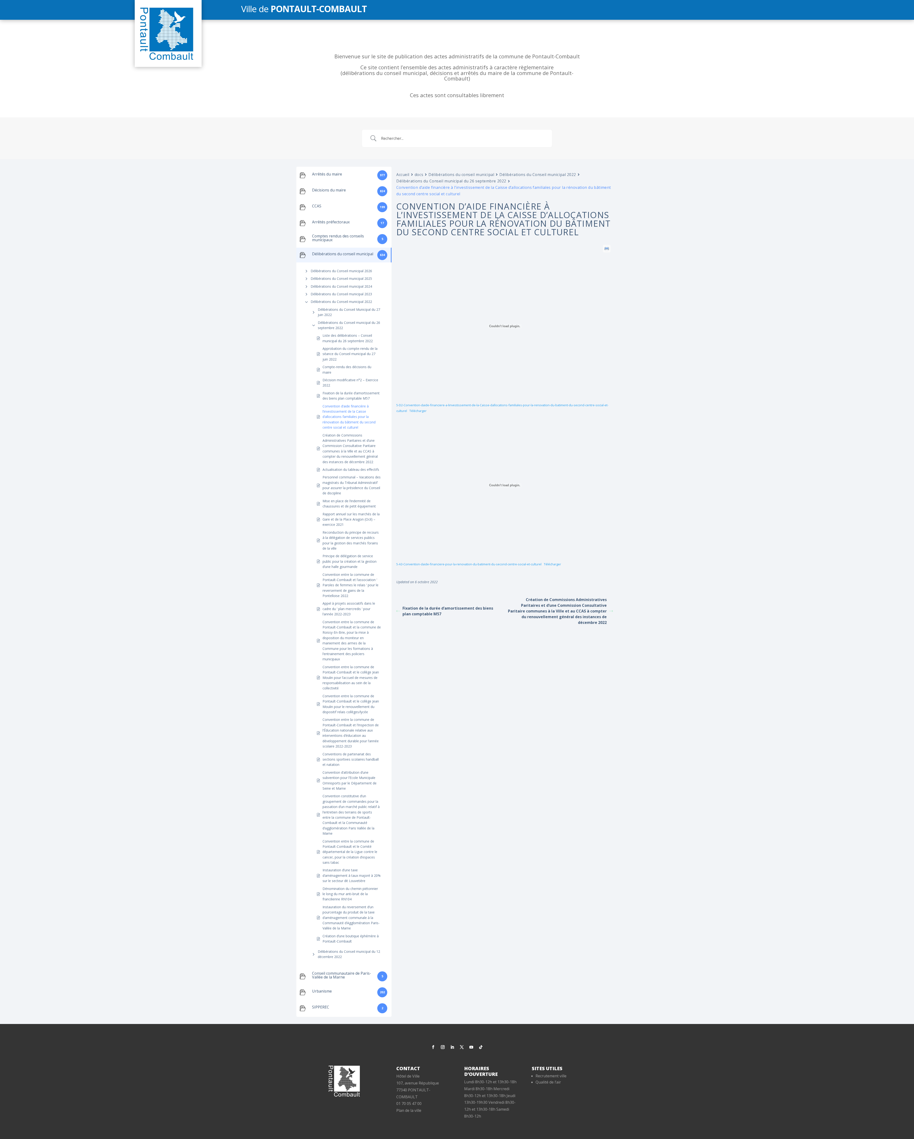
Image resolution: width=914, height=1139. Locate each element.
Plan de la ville (408, 1110)
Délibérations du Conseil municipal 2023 (341, 294)
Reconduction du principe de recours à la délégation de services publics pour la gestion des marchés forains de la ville (351, 540)
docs (419, 174)
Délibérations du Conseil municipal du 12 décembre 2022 (349, 954)
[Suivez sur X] (462, 1047)
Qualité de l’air (548, 1082)
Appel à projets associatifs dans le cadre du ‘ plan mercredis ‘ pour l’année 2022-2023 (349, 608)
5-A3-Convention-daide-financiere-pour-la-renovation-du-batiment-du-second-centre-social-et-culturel (468, 564)
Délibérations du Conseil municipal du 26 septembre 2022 (349, 325)
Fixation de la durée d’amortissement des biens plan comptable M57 (351, 396)
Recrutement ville (551, 1076)
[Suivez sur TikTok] (481, 1047)
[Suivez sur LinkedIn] (452, 1047)
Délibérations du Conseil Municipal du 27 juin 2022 (349, 312)
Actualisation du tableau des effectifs (351, 469)
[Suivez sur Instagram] (443, 1047)
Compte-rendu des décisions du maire (347, 369)
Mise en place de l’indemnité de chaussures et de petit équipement (349, 503)
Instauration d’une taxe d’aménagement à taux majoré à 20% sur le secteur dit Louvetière (352, 875)
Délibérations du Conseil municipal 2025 (341, 278)
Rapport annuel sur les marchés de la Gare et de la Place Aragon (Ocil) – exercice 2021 (351, 519)
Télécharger (418, 411)
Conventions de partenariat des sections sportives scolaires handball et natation (351, 759)
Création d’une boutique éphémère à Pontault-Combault (351, 938)
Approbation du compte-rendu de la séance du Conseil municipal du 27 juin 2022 (350, 353)
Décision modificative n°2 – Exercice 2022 (350, 382)
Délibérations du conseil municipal (461, 174)
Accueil (402, 174)
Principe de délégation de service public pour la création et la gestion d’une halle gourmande (350, 561)
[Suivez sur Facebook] (433, 1047)
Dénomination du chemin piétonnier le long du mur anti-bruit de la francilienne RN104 (350, 894)
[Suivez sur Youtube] (471, 1047)
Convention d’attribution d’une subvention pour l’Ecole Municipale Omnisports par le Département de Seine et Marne (350, 780)
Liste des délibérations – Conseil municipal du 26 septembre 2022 (348, 338)
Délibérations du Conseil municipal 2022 (341, 301)
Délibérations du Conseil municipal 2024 (341, 286)
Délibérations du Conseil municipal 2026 (341, 271)
